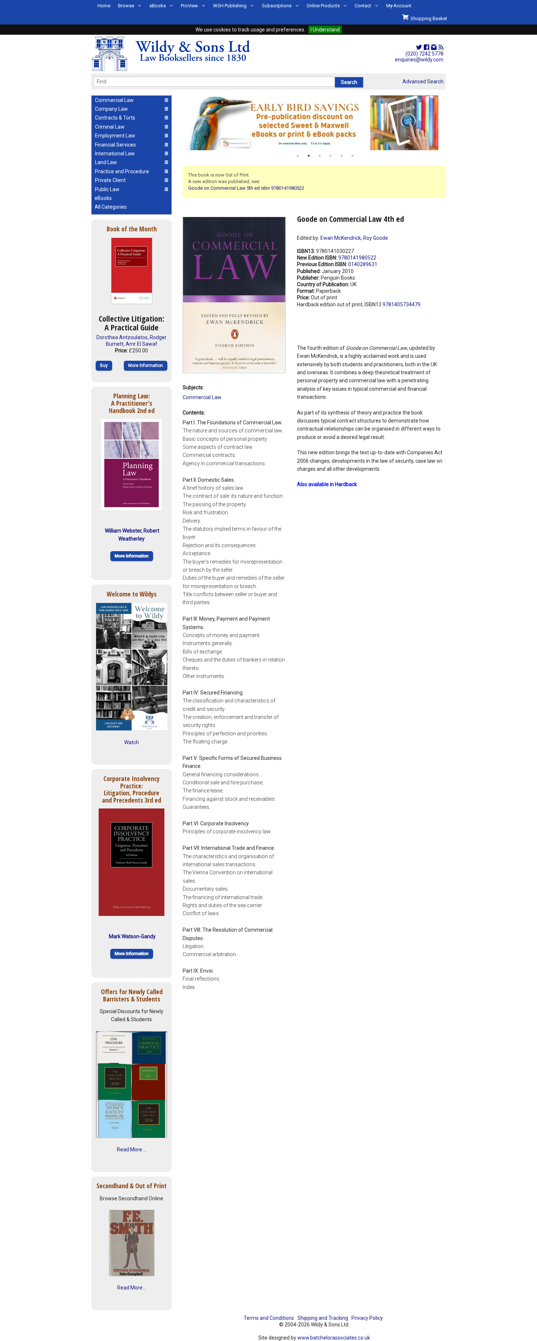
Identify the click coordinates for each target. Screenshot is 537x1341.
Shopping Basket (427, 18)
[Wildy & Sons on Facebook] (426, 47)
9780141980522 (357, 258)
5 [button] (341, 155)
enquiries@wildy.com (419, 59)
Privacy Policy (367, 1318)
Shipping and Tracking (322, 1318)
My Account (398, 5)
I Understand (325, 30)
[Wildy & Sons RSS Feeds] (440, 47)
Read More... (131, 1288)
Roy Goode (375, 238)
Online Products (323, 5)
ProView (189, 5)
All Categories (111, 207)
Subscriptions (277, 5)
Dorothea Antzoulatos (122, 337)
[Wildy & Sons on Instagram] (434, 47)
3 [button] (319, 155)
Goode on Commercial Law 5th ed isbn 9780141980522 (246, 188)
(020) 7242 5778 (424, 54)
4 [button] (330, 155)
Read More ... (131, 1149)
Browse (126, 5)
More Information (145, 365)
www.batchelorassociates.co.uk (333, 1338)
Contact (363, 5)
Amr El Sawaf (141, 344)
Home (104, 5)
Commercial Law (202, 397)
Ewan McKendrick (340, 238)
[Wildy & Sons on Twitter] (419, 47)
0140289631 (362, 264)
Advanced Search (423, 81)
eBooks (157, 5)
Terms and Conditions (269, 1318)
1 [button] (297, 155)
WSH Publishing (230, 5)
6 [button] (352, 155)
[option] (314, 122)
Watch (131, 742)
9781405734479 (401, 304)
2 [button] (308, 155)
